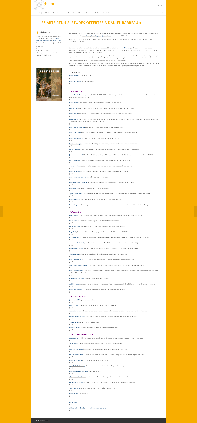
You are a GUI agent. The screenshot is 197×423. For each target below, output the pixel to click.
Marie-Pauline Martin (76, 271)
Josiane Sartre (57, 41)
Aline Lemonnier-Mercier (77, 377)
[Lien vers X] (158, 5)
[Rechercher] (161, 12)
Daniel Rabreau (125, 48)
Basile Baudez (73, 215)
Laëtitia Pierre (74, 284)
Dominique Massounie (76, 382)
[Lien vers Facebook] (161, 5)
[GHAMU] (46, 5)
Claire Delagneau (75, 133)
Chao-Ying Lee (74, 254)
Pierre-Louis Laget (75, 144)
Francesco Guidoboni (76, 355)
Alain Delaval (73, 343)
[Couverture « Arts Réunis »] (49, 84)
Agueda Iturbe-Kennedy (77, 366)
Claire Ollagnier (46, 41)
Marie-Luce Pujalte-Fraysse (78, 177)
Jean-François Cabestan (77, 127)
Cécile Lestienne (74, 160)
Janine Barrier (86, 36)
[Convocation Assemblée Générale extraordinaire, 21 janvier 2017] (1, 211)
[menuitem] (37, 12)
